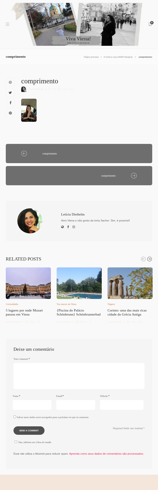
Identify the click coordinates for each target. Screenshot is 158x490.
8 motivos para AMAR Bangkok (118, 57)
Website (104, 396)
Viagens (111, 304)
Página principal (91, 57)
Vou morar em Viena (66, 304)
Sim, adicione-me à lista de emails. (35, 442)
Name (16, 396)
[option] (28, 295)
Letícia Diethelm (36, 89)
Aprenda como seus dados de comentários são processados (106, 453)
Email (60, 396)
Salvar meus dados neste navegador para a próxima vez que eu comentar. (53, 417)
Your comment (21, 359)
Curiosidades (12, 304)
